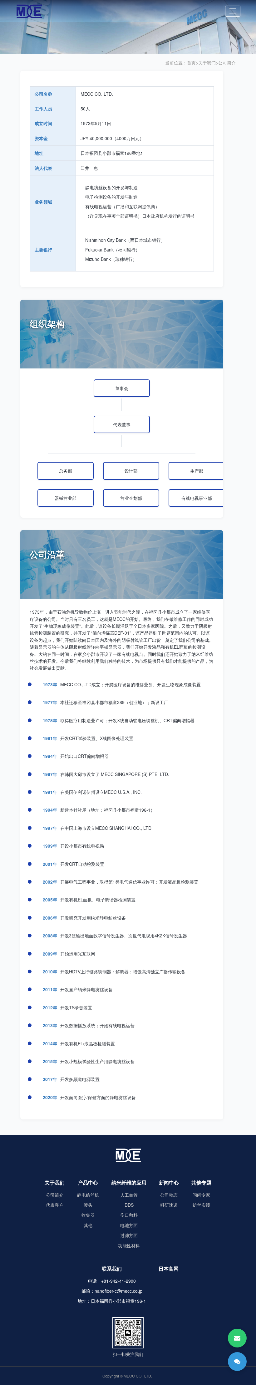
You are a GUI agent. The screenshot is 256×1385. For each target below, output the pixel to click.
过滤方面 (129, 1235)
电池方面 (129, 1225)
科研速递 (169, 1205)
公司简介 (227, 62)
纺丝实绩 (201, 1205)
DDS (129, 1205)
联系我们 (112, 1268)
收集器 (88, 1215)
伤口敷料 (129, 1215)
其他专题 (201, 1182)
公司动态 (169, 1195)
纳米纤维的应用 (128, 1182)
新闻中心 (169, 1182)
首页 (191, 62)
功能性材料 (129, 1245)
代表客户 (54, 1205)
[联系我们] (237, 1361)
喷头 (88, 1205)
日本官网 (169, 1268)
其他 (88, 1225)
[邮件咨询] (237, 1338)
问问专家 (201, 1195)
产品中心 (88, 1182)
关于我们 (207, 62)
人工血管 (129, 1195)
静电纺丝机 (88, 1195)
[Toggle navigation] (232, 11)
